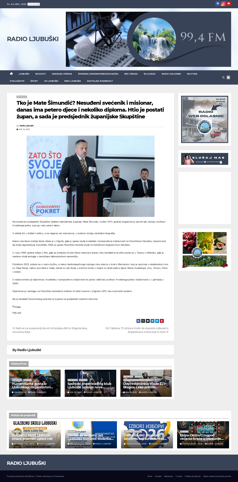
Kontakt (158, 476)
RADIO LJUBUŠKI (33, 39)
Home (149, 476)
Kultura (192, 74)
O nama (178, 476)
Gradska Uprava (62, 74)
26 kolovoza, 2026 (24, 444)
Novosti (40, 74)
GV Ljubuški (51, 81)
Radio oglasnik (171, 74)
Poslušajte (17, 81)
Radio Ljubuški (26, 125)
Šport (34, 81)
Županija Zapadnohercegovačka (98, 74)
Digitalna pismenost (100, 81)
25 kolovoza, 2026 (80, 444)
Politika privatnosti (193, 476)
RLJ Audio (150, 74)
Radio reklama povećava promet (217, 476)
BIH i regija (131, 74)
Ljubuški (24, 74)
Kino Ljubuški (72, 81)
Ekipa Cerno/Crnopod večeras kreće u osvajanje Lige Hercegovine (200, 438)
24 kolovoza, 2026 (192, 444)
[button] (223, 77)
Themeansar (58, 476)
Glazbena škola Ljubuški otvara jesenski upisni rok (32, 437)
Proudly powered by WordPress (21, 476)
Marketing (168, 476)
